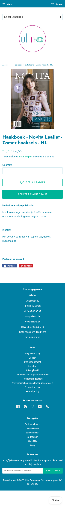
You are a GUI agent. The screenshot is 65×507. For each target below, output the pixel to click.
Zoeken (32, 358)
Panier (59, 4)
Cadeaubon (32, 437)
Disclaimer (32, 366)
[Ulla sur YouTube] (40, 407)
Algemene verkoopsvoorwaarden (32, 374)
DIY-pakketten (32, 428)
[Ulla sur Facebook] (18, 407)
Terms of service (32, 387)
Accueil (5, 64)
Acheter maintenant (32, 194)
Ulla (27, 480)
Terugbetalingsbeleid (32, 378)
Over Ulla (32, 441)
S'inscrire (53, 470)
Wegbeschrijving (33, 353)
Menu (9, 4)
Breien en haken (32, 424)
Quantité (7, 164)
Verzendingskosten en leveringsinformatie (32, 383)
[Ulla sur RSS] (47, 407)
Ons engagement (32, 362)
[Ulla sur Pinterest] (25, 407)
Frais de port (25, 156)
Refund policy (32, 391)
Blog (32, 445)
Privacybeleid (32, 370)
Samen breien (32, 432)
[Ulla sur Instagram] (32, 407)
